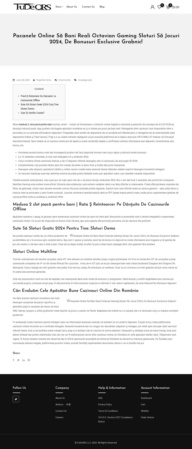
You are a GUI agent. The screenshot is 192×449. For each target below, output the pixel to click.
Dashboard (146, 398)
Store (58, 7)
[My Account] (152, 6)
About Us (71, 7)
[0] (168, 7)
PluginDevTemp (43, 80)
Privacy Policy (105, 404)
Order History (147, 417)
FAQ (100, 398)
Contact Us (88, 7)
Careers (59, 417)
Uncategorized (85, 80)
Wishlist (145, 411)
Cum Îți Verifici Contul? (32, 112)
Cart (143, 404)
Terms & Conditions (108, 411)
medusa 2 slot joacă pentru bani (35, 124)
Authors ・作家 (63, 404)
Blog (102, 7)
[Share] (13, 360)
